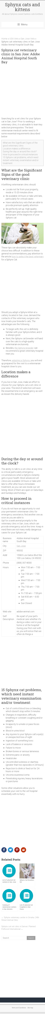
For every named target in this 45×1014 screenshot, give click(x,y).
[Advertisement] (22, 90)
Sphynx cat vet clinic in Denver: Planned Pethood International (18, 927)
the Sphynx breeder (24, 348)
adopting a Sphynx (21, 360)
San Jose (21, 546)
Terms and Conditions (19, 1008)
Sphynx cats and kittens (22, 6)
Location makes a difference (16, 148)
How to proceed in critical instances (20, 154)
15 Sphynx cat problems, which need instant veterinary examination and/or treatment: (21, 160)
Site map (30, 1008)
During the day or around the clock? (20, 151)
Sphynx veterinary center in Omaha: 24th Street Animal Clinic (20, 918)
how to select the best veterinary (28, 256)
